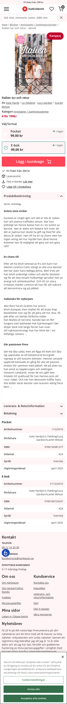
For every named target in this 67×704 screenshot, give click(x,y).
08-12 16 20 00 (10, 547)
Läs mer (28, 181)
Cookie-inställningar (33, 679)
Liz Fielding (28, 103)
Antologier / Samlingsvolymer (31, 111)
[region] (33, 678)
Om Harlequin (10, 582)
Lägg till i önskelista (19, 186)
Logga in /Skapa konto (15, 616)
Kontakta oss (41, 582)
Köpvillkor (39, 588)
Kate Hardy (12, 103)
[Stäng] (63, 657)
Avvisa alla (33, 689)
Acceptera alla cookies (33, 698)
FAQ (36, 603)
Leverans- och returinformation (44, 595)
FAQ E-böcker (41, 609)
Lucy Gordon (44, 103)
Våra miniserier (43, 614)
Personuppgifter (11, 603)
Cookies (6, 597)
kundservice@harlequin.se (18, 558)
